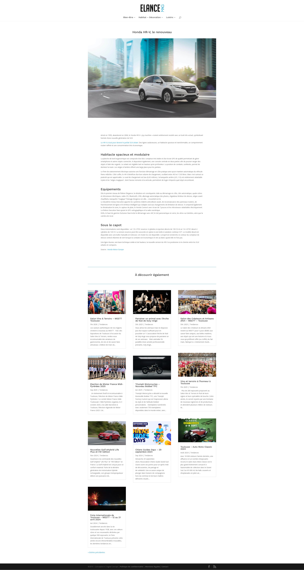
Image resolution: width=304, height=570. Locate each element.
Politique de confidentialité (131, 566)
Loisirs (169, 18)
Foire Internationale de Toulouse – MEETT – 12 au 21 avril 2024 (105, 517)
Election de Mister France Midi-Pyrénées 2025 (106, 385)
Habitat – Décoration (150, 18)
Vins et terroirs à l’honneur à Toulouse (195, 382)
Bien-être (128, 18)
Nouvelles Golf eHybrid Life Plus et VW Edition (104, 450)
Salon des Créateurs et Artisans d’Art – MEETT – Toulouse (197, 319)
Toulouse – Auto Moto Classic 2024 (196, 448)
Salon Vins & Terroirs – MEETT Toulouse (106, 319)
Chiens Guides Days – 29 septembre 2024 (148, 450)
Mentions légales (152, 566)
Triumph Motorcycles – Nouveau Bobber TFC (147, 385)
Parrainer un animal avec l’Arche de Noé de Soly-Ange (152, 319)
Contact (165, 566)
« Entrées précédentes (96, 552)
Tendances (103, 324)
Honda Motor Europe (115, 249)
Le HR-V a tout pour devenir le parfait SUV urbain (119, 142)
